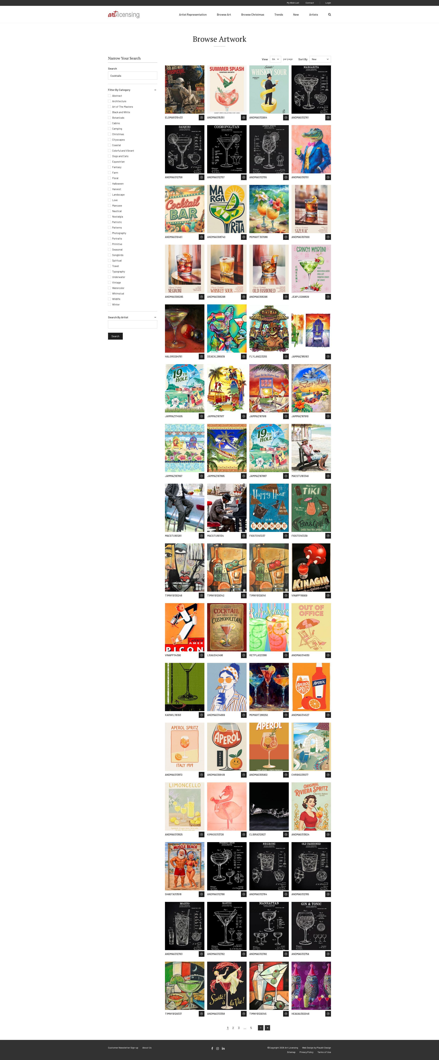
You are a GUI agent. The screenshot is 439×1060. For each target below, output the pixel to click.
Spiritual (117, 260)
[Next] (260, 1027)
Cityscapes (118, 139)
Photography (119, 233)
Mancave (117, 205)
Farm (115, 172)
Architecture (119, 101)
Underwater (118, 276)
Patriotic (117, 222)
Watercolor (118, 287)
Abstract (117, 95)
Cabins (116, 123)
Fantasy (116, 167)
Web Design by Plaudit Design (316, 1047)
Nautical (117, 211)
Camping (117, 128)
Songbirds (117, 255)
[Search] (329, 14)
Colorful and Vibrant (123, 150)
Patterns (117, 227)
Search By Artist (118, 317)
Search (112, 68)
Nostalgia (117, 216)
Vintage (116, 282)
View (265, 59)
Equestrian (118, 161)
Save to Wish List (201, 117)
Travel (115, 265)
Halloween (118, 183)
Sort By (302, 59)
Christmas (118, 134)
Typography (118, 271)
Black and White (121, 112)
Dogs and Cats (120, 156)
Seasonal (117, 249)
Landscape (118, 194)
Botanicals (118, 117)
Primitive (117, 244)
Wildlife (116, 298)
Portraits (117, 238)
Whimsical (118, 293)
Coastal (116, 145)
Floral (115, 178)
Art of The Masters (122, 106)
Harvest (116, 189)
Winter (116, 304)
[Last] (267, 1027)
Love (115, 200)
